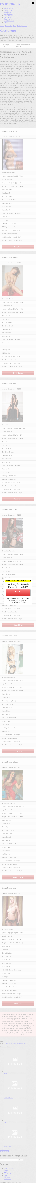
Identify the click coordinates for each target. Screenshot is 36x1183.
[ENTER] (18, 594)
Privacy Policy (20, 602)
